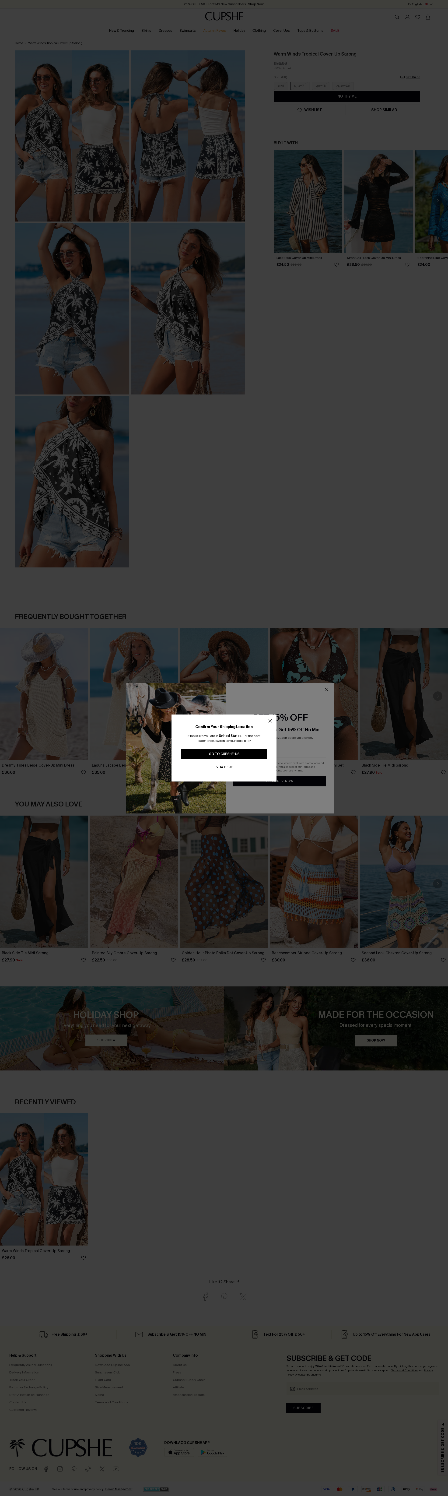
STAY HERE (224, 767)
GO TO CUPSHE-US (224, 754)
